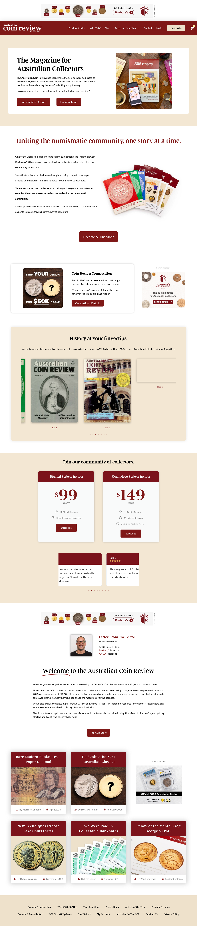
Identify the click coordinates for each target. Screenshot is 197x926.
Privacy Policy (171, 914)
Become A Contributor (30, 914)
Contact (148, 28)
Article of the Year (135, 907)
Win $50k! (95, 28)
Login (159, 28)
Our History (84, 914)
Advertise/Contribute (126, 28)
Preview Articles (76, 28)
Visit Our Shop (91, 907)
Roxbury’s (104, 650)
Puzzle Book (112, 907)
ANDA (102, 653)
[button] (90, 434)
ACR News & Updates (60, 914)
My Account (103, 914)
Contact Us (152, 914)
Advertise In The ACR (127, 914)
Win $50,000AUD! (67, 907)
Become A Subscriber (39, 907)
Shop (107, 28)
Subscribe (66, 527)
